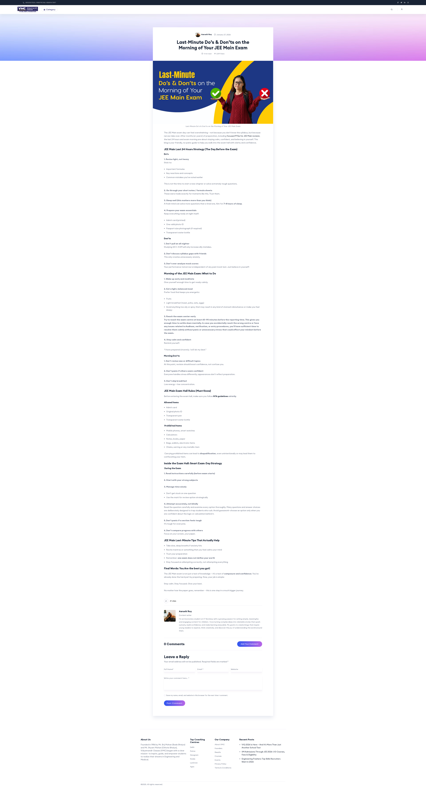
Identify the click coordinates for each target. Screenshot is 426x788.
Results (218, 752)
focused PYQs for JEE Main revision (243, 136)
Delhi (192, 747)
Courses (218, 756)
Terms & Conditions (223, 768)
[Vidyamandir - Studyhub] (28, 9)
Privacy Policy (220, 764)
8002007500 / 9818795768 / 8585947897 (41, 3)
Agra (192, 766)
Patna (192, 751)
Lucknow (193, 763)
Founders (218, 748)
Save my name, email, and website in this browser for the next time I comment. (197, 695)
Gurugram (194, 755)
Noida (192, 759)
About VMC (220, 744)
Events (217, 760)
